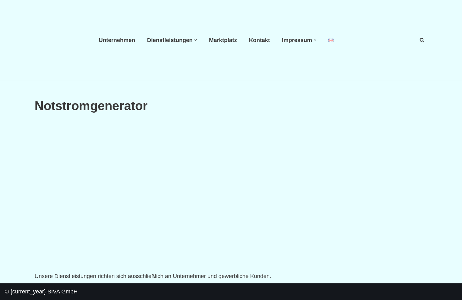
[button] (195, 40)
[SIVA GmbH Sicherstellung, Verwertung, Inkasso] (61, 40)
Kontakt (259, 40)
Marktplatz (223, 40)
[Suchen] (422, 40)
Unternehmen (117, 40)
